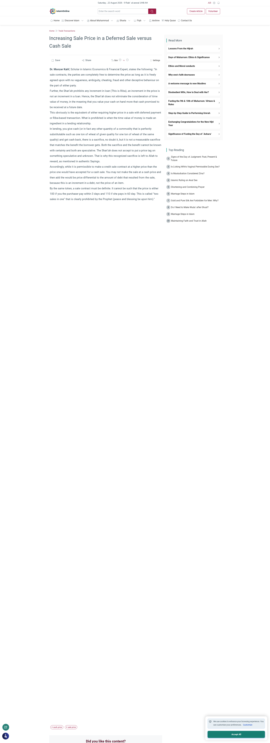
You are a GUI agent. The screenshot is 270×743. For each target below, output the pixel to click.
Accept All (236, 734)
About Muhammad (99, 20)
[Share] (5, 727)
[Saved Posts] (218, 3)
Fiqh (139, 20)
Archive (155, 20)
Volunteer (213, 11)
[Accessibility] (214, 3)
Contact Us (186, 20)
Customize (247, 725)
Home (56, 20)
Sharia (123, 20)
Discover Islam (72, 20)
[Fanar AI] (5, 736)
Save (57, 60)
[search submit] (152, 11)
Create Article (195, 11)
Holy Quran (170, 20)
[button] (120, 60)
